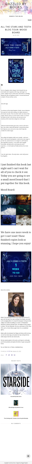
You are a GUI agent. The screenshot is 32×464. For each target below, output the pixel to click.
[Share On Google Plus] (14, 355)
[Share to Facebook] (6, 355)
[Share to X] (9, 355)
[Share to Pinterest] (12, 355)
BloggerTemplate (24, 462)
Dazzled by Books (16, 5)
